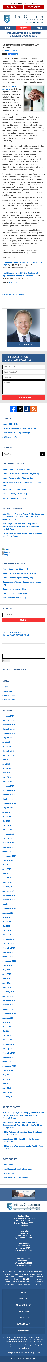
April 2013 (6, 1088)
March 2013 (7, 1092)
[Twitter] (20, 409)
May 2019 (6, 773)
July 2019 (6, 764)
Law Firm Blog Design (22, 1359)
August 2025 (7, 738)
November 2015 (8, 952)
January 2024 (8, 755)
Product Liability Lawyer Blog (14, 494)
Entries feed (7, 691)
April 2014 (6, 1035)
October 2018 (7, 799)
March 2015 (7, 987)
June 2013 (6, 1079)
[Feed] (33, 409)
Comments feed (9, 695)
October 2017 (7, 852)
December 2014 (8, 1000)
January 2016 (8, 943)
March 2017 (7, 882)
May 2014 (6, 1031)
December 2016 (8, 895)
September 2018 (9, 803)
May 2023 (6, 760)
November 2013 (8, 1057)
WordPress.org (8, 700)
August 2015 (7, 965)
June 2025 (6, 746)
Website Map (23, 1324)
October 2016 (7, 904)
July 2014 (6, 1022)
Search (42, 454)
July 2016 (6, 917)
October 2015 (7, 957)
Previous (6, 294)
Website (23, 1299)
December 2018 (8, 790)
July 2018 (6, 812)
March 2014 (7, 1040)
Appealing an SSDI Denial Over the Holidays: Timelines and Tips (20, 1140)
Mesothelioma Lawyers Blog (14, 489)
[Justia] (27, 409)
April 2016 (6, 930)
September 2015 (9, 961)
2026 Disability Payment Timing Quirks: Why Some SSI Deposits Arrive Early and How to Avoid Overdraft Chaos (23, 516)
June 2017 (6, 869)
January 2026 (8, 720)
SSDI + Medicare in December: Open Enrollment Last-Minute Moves (22, 535)
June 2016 (6, 922)
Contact (23, 28)
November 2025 (8, 729)
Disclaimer (23, 1311)
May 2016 (6, 926)
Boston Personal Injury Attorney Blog (17, 478)
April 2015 (6, 983)
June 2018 (6, 817)
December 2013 (8, 1053)
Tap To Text (34, 7)
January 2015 (8, 996)
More (39, 28)
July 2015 (6, 970)
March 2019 (7, 782)
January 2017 (8, 891)
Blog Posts (23, 1330)
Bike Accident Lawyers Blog (14, 498)
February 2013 (8, 1097)
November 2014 (8, 1005)
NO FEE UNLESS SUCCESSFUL (15, 633)
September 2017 (9, 856)
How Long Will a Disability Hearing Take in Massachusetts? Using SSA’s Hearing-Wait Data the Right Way (22, 526)
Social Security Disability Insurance (19, 428)
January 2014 (8, 1049)
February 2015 (8, 992)
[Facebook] (13, 409)
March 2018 (7, 830)
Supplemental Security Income (16, 433)
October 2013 (7, 1062)
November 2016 (8, 900)
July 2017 (6, 865)
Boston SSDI (13, 282)
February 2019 (8, 786)
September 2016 (9, 908)
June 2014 (6, 1027)
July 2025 (6, 742)
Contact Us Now (23, 397)
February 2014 (8, 1044)
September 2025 (9, 733)
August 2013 (7, 1070)
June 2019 (6, 768)
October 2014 (7, 1009)
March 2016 (7, 935)
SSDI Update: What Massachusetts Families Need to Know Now (22, 1147)
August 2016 (7, 913)
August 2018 (7, 808)
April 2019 (6, 777)
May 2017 (6, 873)
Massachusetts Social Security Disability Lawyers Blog (23, 19)
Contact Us (23, 1318)
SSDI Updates (9, 437)
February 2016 (8, 939)
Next (21, 294)
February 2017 (8, 887)
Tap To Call (13, 7)
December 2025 (8, 725)
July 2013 (6, 1075)
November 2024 (8, 751)
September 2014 (9, 1014)
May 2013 (6, 1084)
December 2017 (8, 843)
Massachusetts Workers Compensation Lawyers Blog (22, 484)
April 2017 (6, 878)
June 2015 (6, 974)
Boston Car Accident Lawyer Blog (16, 469)
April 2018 (6, 825)
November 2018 (8, 795)
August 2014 (7, 1018)
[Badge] (23, 1194)
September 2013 (9, 1066)
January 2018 (8, 838)
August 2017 (7, 860)
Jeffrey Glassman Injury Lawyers (29, 1353)
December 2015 (8, 948)
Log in (5, 687)
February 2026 (8, 716)
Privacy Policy (23, 1305)
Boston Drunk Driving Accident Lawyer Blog (20, 474)
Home (7, 28)
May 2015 (6, 979)
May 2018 (6, 821)
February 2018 (8, 834)
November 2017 (8, 847)
